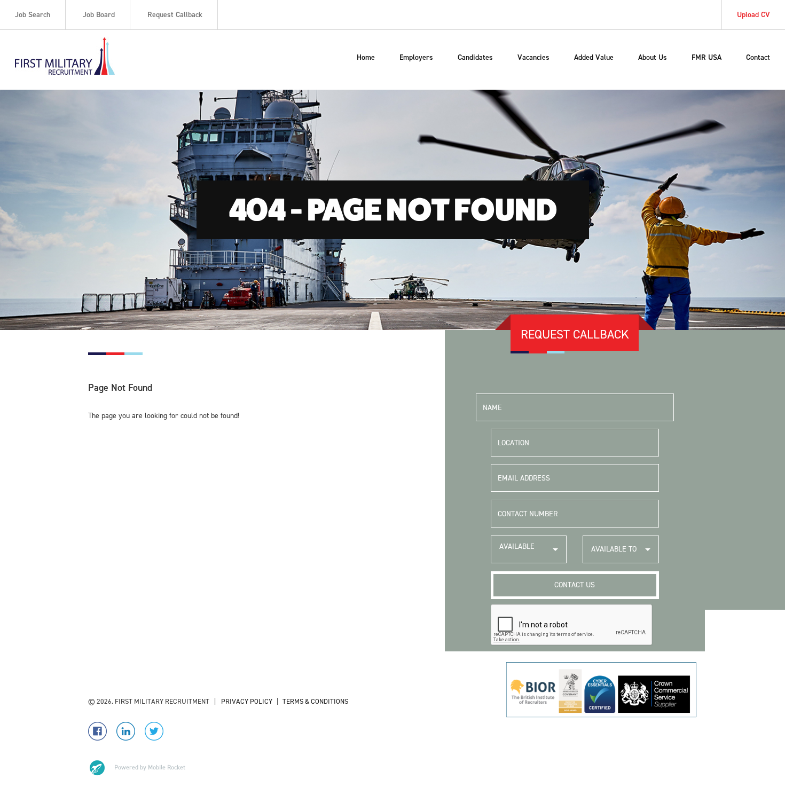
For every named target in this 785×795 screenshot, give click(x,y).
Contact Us (574, 585)
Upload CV (753, 15)
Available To (614, 549)
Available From (517, 552)
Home (366, 57)
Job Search (32, 15)
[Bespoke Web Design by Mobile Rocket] (136, 768)
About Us (652, 57)
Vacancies (533, 57)
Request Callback (174, 15)
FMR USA (706, 57)
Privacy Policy (245, 701)
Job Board (99, 15)
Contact (758, 57)
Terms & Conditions (315, 701)
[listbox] (529, 549)
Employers (416, 57)
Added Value (594, 57)
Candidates (475, 57)
